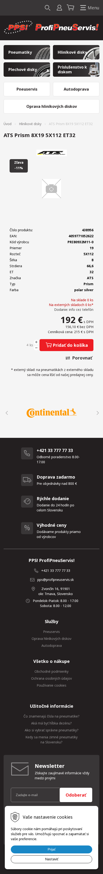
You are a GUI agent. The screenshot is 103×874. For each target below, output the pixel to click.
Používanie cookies (51, 685)
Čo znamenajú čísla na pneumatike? (51, 716)
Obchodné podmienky (51, 671)
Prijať (52, 849)
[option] (51, 413)
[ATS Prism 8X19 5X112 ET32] (51, 189)
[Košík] (71, 8)
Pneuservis (51, 631)
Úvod (7, 124)
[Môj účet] (59, 7)
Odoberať (76, 795)
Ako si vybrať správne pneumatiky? (52, 730)
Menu (93, 8)
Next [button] (97, 413)
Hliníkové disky (30, 124)
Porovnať (81, 358)
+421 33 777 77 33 (55, 570)
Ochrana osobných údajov (51, 678)
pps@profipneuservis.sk (55, 579)
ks (31, 345)
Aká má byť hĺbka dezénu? (51, 723)
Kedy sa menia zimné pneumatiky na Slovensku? (51, 739)
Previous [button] (6, 413)
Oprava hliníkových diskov (51, 638)
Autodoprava (51, 645)
